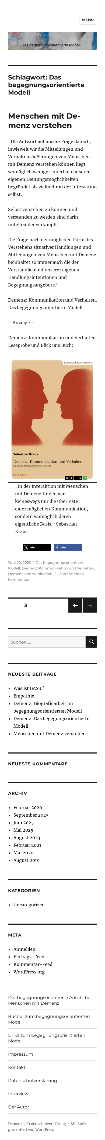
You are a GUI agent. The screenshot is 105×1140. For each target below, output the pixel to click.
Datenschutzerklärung (32, 1080)
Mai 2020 (23, 852)
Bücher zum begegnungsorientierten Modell (49, 1019)
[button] (37, 547)
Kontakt (17, 1067)
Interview (18, 1093)
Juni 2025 (23, 822)
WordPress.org (29, 972)
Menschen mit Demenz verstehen (44, 120)
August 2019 (26, 860)
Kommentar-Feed (32, 964)
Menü (88, 20)
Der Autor (18, 1107)
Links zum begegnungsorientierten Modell (46, 1038)
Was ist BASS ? (28, 688)
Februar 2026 (27, 807)
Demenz (15, 1124)
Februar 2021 (27, 845)
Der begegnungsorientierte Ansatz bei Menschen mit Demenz (50, 1000)
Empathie (23, 696)
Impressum (20, 1054)
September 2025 (31, 815)
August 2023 (26, 837)
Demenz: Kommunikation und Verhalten (58, 568)
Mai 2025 (23, 830)
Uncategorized (29, 904)
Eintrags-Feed (28, 956)
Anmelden (24, 949)
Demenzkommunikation (30, 574)
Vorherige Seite (75, 612)
